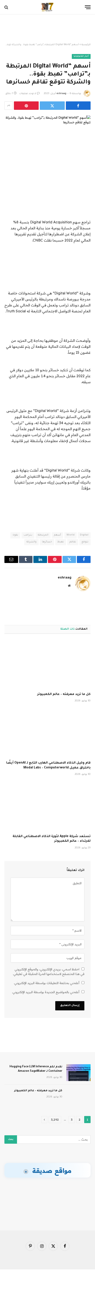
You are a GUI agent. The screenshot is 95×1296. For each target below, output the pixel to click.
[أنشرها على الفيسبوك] (78, 105)
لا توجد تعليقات (27, 93)
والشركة (31, 542)
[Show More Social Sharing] (8, 105)
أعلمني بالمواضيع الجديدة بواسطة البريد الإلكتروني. (45, 992)
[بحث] (6, 7)
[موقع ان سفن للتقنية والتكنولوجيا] (47, 7)
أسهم (57, 535)
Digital (84, 535)
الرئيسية (86, 44)
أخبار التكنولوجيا (81, 56)
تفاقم (72, 542)
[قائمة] (88, 7)
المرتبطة (43, 535)
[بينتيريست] (26, 105)
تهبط (60, 542)
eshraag (61, 93)
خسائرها (47, 542)
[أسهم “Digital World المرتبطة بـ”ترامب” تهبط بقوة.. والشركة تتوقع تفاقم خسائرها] (47, 136)
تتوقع (85, 542)
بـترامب (28, 535)
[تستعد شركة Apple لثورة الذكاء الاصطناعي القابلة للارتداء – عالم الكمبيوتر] (47, 806)
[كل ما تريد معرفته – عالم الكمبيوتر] (47, 664)
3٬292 (55, 1119)
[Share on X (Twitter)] (52, 105)
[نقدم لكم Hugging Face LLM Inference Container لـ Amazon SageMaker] (78, 1072)
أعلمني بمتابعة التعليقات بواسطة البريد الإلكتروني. (46, 983)
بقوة (15, 535)
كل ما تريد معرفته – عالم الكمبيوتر (64, 694)
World (70, 535)
